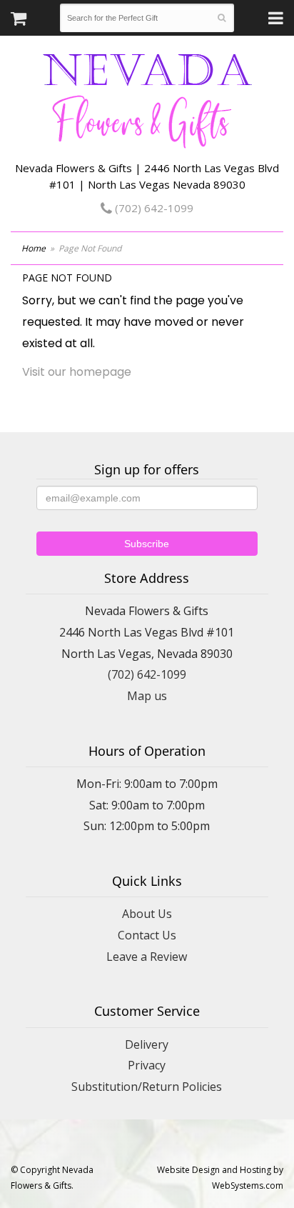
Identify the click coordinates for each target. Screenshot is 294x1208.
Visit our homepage (76, 372)
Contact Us (147, 935)
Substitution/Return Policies (146, 1086)
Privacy (147, 1065)
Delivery (146, 1044)
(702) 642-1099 (152, 208)
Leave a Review (146, 956)
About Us (147, 914)
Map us (147, 696)
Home (33, 248)
